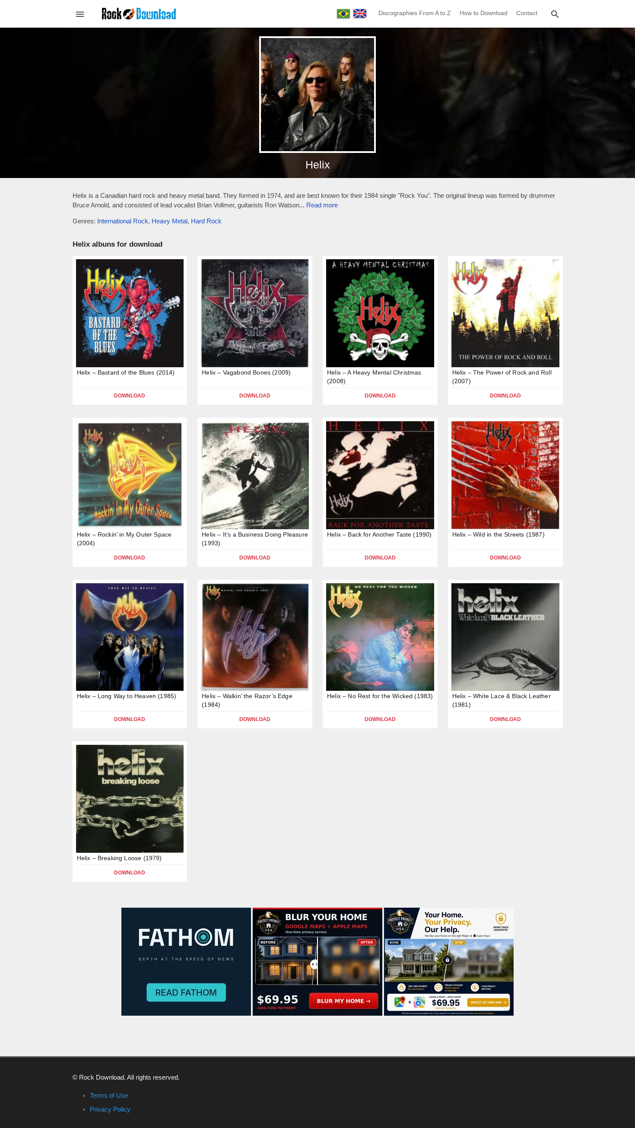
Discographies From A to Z (414, 13)
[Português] (343, 13)
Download (129, 396)
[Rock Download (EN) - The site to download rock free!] (139, 13)
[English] (359, 13)
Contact (526, 13)
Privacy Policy (110, 1109)
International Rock (122, 221)
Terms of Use (109, 1095)
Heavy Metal (169, 221)
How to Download (484, 13)
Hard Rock (206, 221)
